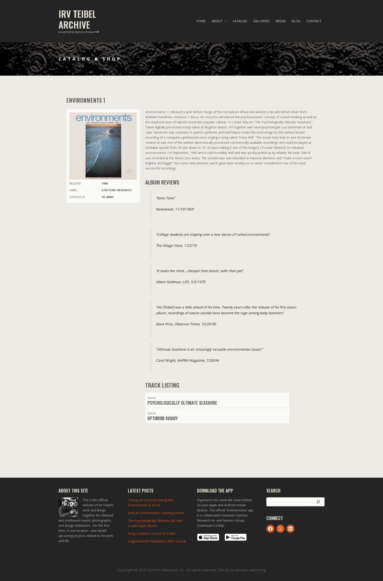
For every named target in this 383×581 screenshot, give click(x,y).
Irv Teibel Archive (77, 19)
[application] (225, 21)
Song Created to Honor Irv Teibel (151, 533)
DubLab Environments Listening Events (156, 513)
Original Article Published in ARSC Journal (157, 541)
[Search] (318, 501)
